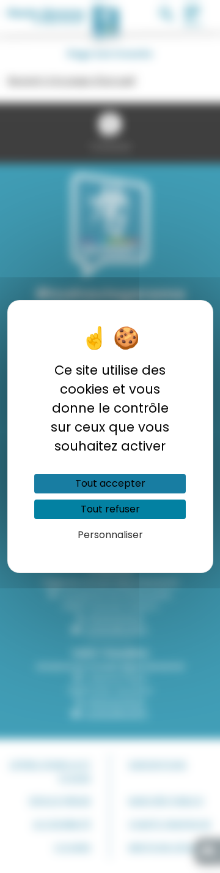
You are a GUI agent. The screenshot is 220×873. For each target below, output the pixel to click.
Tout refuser (110, 509)
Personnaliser (110, 535)
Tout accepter (110, 483)
